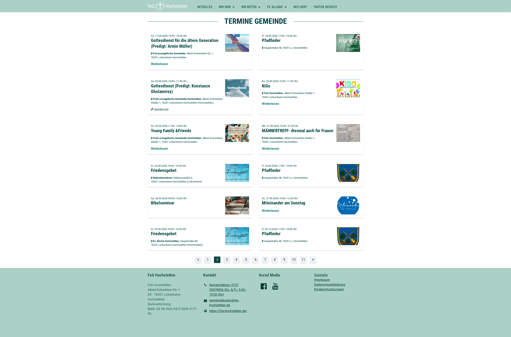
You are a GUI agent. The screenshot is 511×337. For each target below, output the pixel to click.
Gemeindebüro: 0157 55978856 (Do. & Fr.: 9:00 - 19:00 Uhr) (228, 289)
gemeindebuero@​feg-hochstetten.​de (224, 302)
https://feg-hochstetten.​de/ (228, 311)
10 (294, 260)
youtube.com (161, 109)
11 (303, 260)
